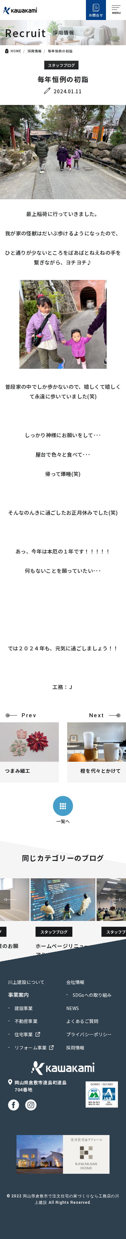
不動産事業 (26, 1021)
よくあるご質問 (82, 1021)
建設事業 (24, 1008)
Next (121, 899)
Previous (5, 899)
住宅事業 (24, 1034)
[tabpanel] (63, 918)
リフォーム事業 (31, 1047)
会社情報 (75, 982)
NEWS (72, 1008)
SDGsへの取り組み (92, 995)
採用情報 (34, 50)
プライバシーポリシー (89, 1034)
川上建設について (26, 982)
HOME (16, 50)
